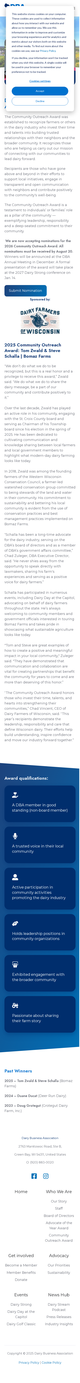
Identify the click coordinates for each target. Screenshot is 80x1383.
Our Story (59, 1201)
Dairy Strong (21, 1304)
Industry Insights (59, 1324)
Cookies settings (40, 81)
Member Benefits (21, 1273)
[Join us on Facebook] (34, 1176)
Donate (21, 1280)
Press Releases (59, 1317)
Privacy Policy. (48, 50)
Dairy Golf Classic (21, 1324)
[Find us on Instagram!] (46, 1176)
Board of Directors (59, 1216)
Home (21, 1191)
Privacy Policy (29, 1362)
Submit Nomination (25, 291)
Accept (40, 91)
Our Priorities (59, 1265)
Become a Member (21, 1265)
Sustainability (59, 1273)
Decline (40, 101)
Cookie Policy (51, 1362)
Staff (59, 1208)
